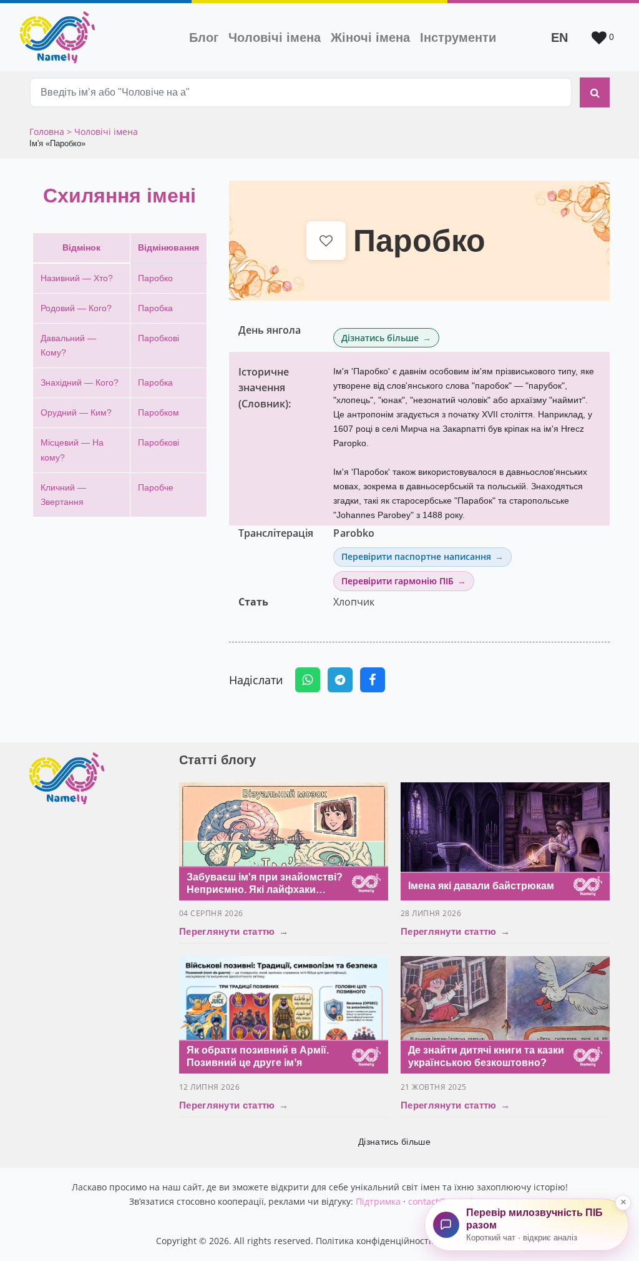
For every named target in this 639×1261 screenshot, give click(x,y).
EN (559, 37)
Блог (203, 37)
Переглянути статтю (233, 931)
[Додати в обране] (326, 241)
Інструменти (458, 37)
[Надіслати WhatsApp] (307, 679)
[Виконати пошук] (595, 92)
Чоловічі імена (277, 37)
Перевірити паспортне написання (416, 556)
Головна (48, 131)
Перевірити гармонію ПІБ (397, 581)
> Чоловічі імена (102, 131)
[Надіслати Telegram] (340, 679)
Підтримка (378, 1201)
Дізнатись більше (380, 338)
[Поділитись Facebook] (372, 679)
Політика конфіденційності (373, 1241)
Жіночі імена (370, 37)
